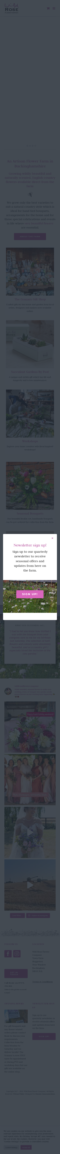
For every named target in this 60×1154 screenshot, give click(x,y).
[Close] (52, 538)
